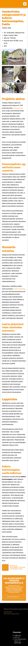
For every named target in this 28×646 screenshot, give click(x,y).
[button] (24, 4)
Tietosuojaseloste (8, 612)
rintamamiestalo (18, 108)
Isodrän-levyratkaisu (19, 289)
